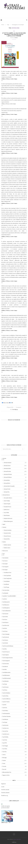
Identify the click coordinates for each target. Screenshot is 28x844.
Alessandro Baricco (15, 497)
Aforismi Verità (15, 489)
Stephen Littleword (15, 518)
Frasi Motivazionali (14, 678)
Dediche (14, 541)
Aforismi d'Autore (14, 495)
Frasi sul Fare (14, 731)
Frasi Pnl (14, 704)
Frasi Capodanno (15, 575)
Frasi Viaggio (14, 745)
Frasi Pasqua (15, 587)
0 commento (18, 407)
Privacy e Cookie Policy (17, 839)
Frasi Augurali (14, 566)
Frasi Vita (14, 751)
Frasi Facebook (14, 637)
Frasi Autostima (14, 590)
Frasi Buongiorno (14, 607)
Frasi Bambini (14, 593)
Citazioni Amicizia (15, 530)
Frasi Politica (14, 710)
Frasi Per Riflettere (14, 698)
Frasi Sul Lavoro (14, 734)
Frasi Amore (14, 560)
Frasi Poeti (14, 707)
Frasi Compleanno (15, 578)
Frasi (14, 31)
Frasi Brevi (14, 599)
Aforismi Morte (15, 483)
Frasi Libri (14, 669)
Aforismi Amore (15, 465)
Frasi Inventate (14, 663)
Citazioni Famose (15, 536)
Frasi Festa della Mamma (14, 646)
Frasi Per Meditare (14, 693)
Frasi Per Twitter (14, 701)
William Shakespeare (15, 521)
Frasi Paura (14, 690)
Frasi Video (14, 748)
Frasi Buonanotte (14, 602)
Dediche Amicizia (15, 544)
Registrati (3, 783)
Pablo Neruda (15, 515)
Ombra (16, 37)
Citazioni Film (15, 539)
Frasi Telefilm (14, 737)
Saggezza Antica (14, 775)
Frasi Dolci (14, 628)
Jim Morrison (15, 509)
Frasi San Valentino (14, 716)
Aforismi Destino (15, 471)
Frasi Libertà (14, 666)
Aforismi (4, 458)
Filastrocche (14, 550)
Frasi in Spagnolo (14, 660)
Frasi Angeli (14, 563)
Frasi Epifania (15, 581)
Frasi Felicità (14, 643)
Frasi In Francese (14, 651)
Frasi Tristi (14, 740)
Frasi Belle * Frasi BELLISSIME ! (14, 596)
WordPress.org (4, 795)
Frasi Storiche (14, 725)
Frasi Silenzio (14, 719)
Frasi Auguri (14, 569)
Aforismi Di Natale (15, 477)
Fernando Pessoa (15, 506)
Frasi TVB (14, 742)
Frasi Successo (14, 728)
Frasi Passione (14, 687)
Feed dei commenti (5, 792)
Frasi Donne (14, 631)
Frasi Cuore (14, 619)
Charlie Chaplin (15, 503)
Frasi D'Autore (14, 622)
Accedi (2, 786)
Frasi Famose (14, 640)
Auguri (14, 524)
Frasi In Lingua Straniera (14, 657)
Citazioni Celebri (15, 533)
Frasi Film (14, 649)
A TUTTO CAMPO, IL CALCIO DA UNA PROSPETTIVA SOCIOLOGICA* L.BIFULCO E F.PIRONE (14, 34)
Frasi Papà (14, 684)
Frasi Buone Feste (15, 572)
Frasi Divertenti (14, 625)
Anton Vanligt (15, 500)
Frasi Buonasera (14, 604)
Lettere (14, 754)
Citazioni (14, 527)
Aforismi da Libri (15, 468)
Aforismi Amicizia (15, 462)
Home (2, 24)
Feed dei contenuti (5, 789)
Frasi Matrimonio (14, 675)
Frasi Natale (15, 584)
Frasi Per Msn (14, 696)
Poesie (14, 763)
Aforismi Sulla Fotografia (15, 486)
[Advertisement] (14, 13)
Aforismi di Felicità (15, 474)
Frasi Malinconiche (14, 672)
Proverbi (14, 766)
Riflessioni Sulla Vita (14, 772)
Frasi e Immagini (14, 634)
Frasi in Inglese (14, 654)
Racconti (14, 769)
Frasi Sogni (14, 722)
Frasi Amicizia (14, 557)
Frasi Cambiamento (14, 610)
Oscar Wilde (15, 512)
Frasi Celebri (14, 616)
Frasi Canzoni (14, 613)
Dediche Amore (15, 547)
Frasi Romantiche (14, 713)
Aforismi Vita (15, 492)
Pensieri (14, 760)
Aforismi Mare (15, 480)
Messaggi (14, 757)
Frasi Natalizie (14, 681)
